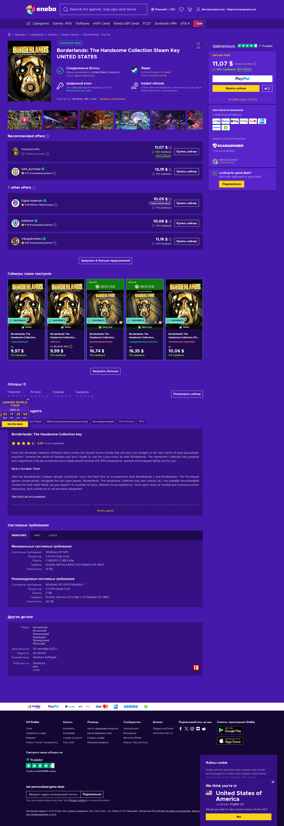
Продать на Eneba (163, 728)
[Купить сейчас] (242, 78)
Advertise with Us (163, 733)
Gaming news (131, 728)
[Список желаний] (181, 9)
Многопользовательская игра (67, 421)
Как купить (69, 728)
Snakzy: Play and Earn (135, 742)
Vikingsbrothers (31, 239)
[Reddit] (204, 728)
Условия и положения (178, 811)
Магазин (20, 34)
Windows (39, 663)
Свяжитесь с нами (36, 733)
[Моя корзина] (190, 9)
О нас (29, 728)
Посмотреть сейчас (187, 394)
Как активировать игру (99, 733)
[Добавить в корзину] (267, 88)
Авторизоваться (213, 9)
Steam (167, 72)
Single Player (34, 421)
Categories (37, 34)
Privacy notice (77, 800)
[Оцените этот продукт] (24, 443)
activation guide (158, 75)
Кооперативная (103, 421)
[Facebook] (181, 728)
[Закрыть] (273, 782)
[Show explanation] (54, 173)
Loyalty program (72, 738)
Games (52, 34)
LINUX (53, 535)
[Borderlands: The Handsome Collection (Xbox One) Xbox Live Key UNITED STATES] (144, 299)
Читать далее (105, 510)
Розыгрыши (129, 733)
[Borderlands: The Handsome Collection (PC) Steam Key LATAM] (184, 299)
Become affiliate (132, 738)
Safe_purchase (31, 169)
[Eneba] (41, 9)
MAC (37, 535)
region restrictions (84, 76)
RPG (142, 421)
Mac (35, 666)
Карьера (30, 738)
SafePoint (27, 221)
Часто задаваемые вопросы (102, 728)
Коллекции (69, 733)
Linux (36, 670)
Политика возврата (98, 742)
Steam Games (70, 34)
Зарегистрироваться (241, 9)
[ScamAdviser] (228, 145)
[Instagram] (192, 728)
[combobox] (103, 9)
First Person (126, 421)
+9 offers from (242, 99)
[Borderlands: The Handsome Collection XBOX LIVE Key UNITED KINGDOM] (105, 299)
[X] (186, 728)
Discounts (68, 742)
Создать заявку (95, 738)
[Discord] (198, 728)
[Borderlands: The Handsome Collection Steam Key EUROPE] (65, 299)
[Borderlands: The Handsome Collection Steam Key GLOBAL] (26, 299)
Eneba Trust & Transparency (42, 742)
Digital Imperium (32, 200)
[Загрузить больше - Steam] (134, 70)
